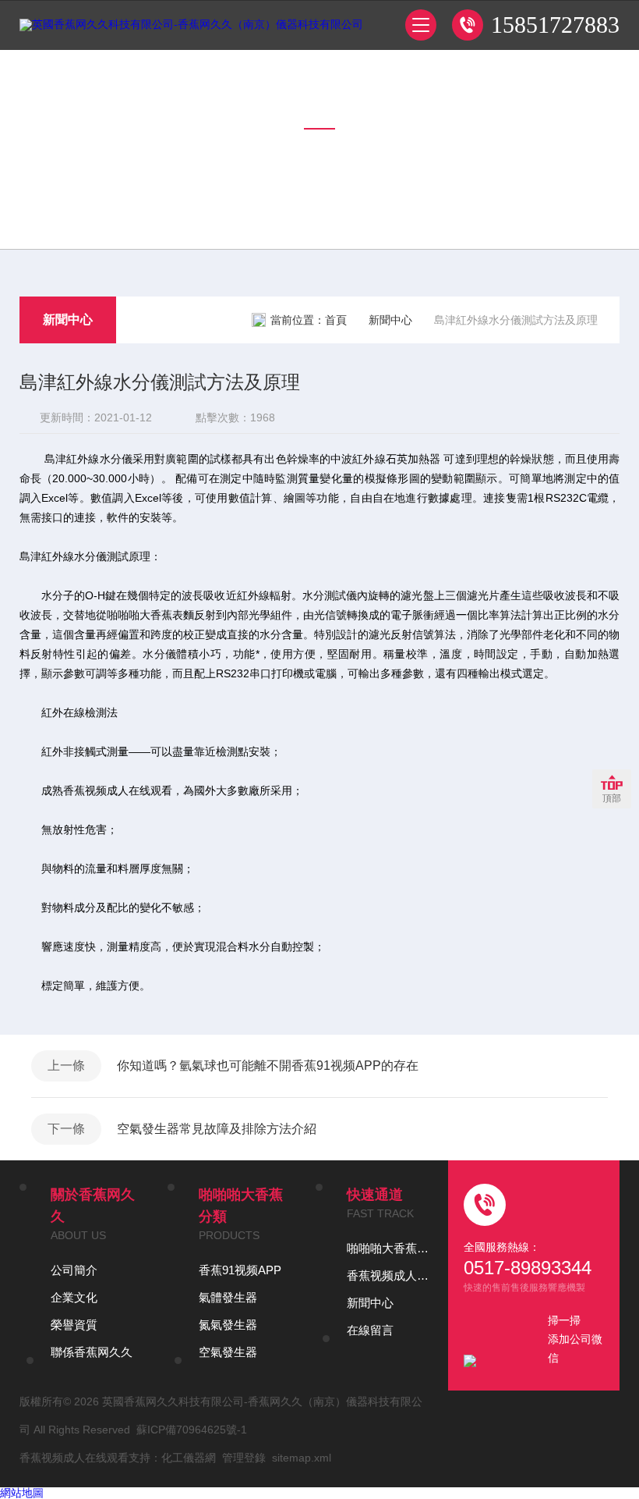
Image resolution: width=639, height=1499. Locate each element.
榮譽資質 (74, 1324)
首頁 (336, 320)
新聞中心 (68, 319)
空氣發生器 (228, 1352)
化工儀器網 (188, 1457)
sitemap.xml (301, 1457)
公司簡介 (74, 1270)
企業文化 (74, 1297)
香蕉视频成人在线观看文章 (389, 1275)
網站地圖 (22, 1493)
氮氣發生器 (228, 1324)
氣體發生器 (228, 1297)
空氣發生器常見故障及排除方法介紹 (216, 1128)
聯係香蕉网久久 (91, 1352)
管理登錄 (244, 1457)
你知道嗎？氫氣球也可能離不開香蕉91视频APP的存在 (267, 1065)
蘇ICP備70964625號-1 (191, 1429)
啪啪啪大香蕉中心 (389, 1248)
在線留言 (370, 1330)
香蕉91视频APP (240, 1270)
